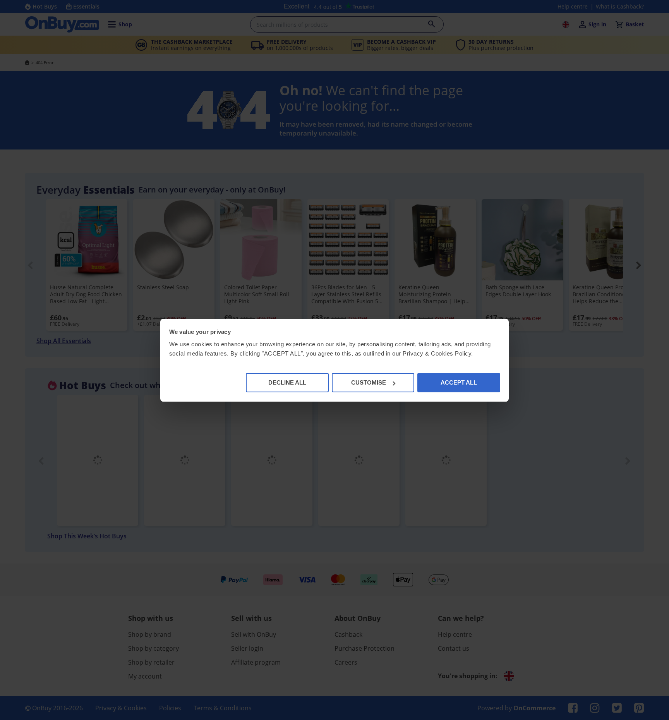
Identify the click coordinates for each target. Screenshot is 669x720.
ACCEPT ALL (459, 382)
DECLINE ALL (287, 382)
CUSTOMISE (368, 382)
